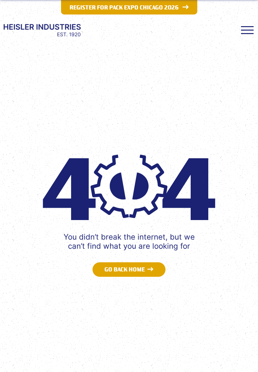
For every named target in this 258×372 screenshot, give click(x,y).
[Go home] (42, 30)
